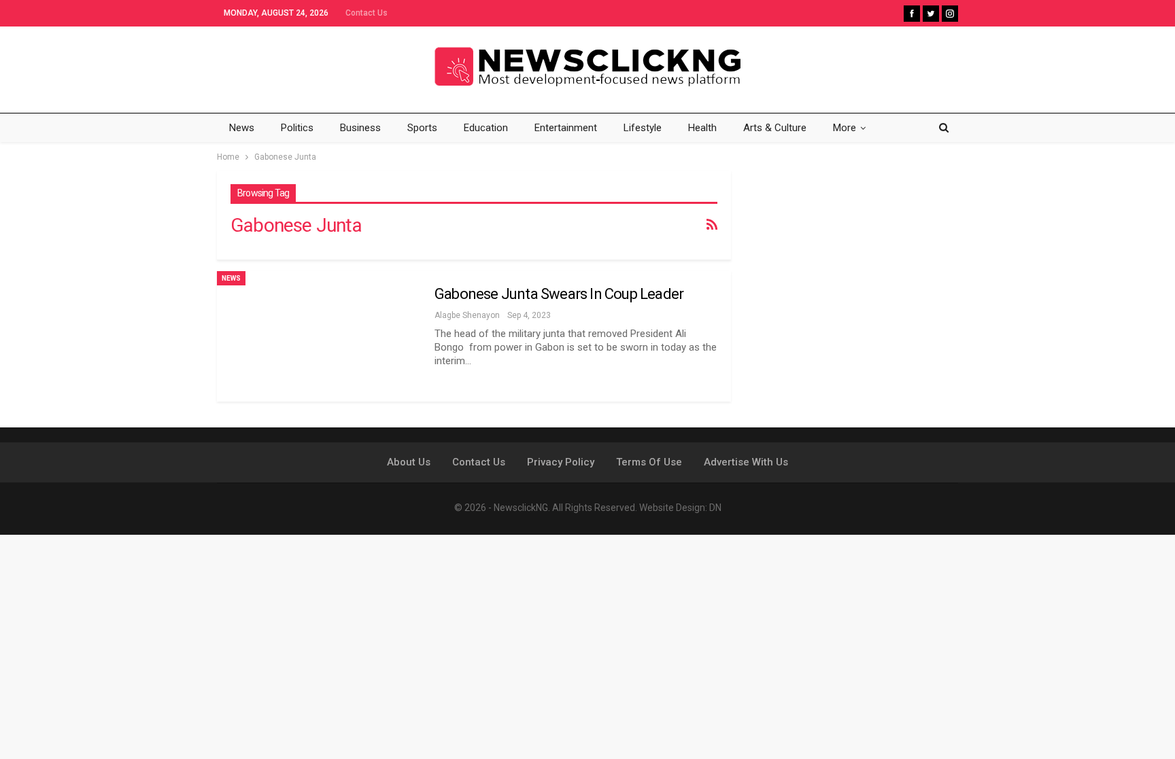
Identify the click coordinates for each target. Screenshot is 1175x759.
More (844, 128)
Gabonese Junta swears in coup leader (559, 293)
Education (486, 128)
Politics (297, 128)
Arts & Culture (774, 128)
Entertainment (565, 128)
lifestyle (643, 128)
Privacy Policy (560, 462)
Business (360, 128)
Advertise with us (746, 462)
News (241, 128)
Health (702, 128)
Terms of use (649, 462)
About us (408, 462)
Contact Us (366, 13)
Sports (422, 128)
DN (715, 507)
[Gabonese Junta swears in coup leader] (319, 336)
